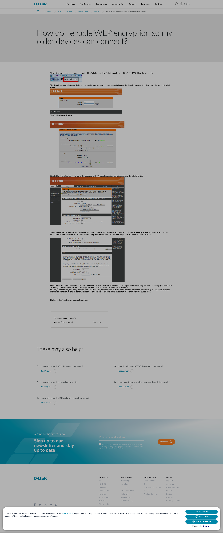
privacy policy (67, 513)
